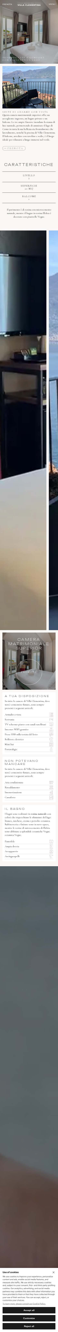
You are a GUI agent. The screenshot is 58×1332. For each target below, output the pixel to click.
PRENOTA (7, 4)
